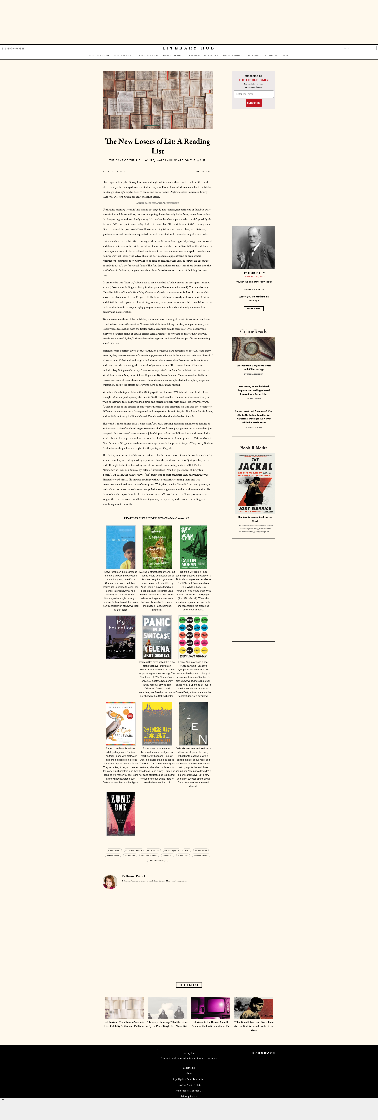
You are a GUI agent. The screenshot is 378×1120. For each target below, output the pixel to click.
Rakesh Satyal (113, 855)
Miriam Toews (201, 850)
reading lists (130, 855)
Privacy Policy (189, 1096)
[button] (121, 568)
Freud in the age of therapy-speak (254, 281)
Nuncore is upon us (253, 289)
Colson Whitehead (134, 850)
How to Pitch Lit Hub (189, 1084)
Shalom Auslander (149, 855)
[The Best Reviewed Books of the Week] (255, 484)
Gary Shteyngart (171, 850)
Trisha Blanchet (255, 374)
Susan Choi (183, 855)
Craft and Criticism (99, 56)
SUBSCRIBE (253, 103)
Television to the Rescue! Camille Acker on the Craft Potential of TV (211, 1024)
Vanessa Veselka (201, 855)
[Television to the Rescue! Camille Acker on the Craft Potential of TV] (210, 1016)
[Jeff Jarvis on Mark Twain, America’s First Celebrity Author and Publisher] (124, 1016)
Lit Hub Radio (193, 56)
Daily (253, 273)
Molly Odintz (255, 427)
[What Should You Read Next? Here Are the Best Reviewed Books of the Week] (253, 1016)
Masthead (189, 1067)
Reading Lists (211, 56)
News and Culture (149, 56)
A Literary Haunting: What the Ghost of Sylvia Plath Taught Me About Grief (167, 1024)
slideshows (168, 855)
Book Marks (254, 56)
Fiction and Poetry (124, 56)
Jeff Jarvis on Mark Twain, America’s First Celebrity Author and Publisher (124, 1024)
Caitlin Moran (114, 850)
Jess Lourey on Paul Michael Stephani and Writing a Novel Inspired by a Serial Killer (254, 390)
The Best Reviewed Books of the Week (255, 519)
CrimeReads (271, 56)
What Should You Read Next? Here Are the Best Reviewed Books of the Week (253, 1026)
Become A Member (172, 56)
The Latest (189, 985)
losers (187, 850)
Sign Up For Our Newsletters (189, 1079)
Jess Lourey (255, 399)
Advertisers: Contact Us (189, 1090)
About (189, 1073)
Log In (285, 56)
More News (253, 308)
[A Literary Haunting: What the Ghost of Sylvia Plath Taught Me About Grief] (167, 1016)
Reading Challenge (233, 56)
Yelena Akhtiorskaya (158, 860)
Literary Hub (189, 48)
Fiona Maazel (153, 850)
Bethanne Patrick (114, 171)
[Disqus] (158, 926)
